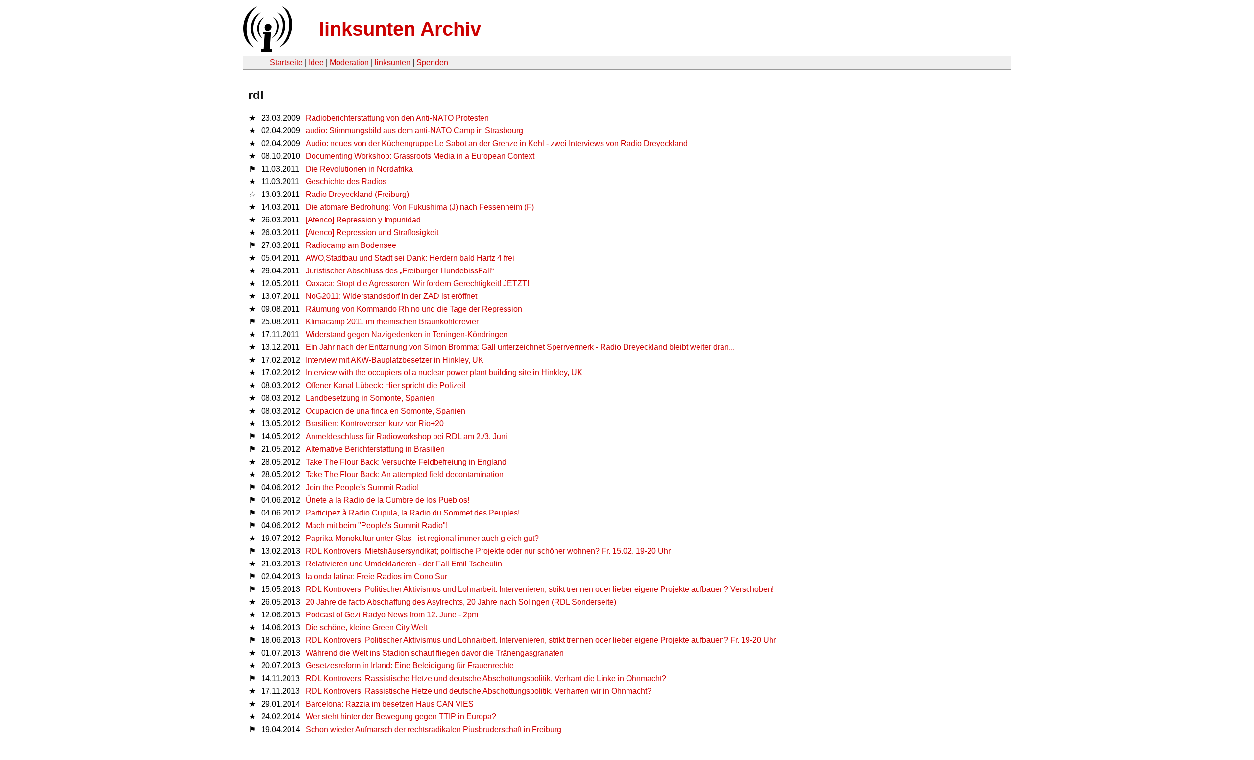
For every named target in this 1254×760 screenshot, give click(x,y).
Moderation (349, 62)
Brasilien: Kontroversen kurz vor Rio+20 (375, 423)
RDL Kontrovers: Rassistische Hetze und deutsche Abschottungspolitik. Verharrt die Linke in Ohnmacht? (486, 678)
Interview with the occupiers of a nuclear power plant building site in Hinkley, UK (444, 372)
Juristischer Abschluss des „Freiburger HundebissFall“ (400, 271)
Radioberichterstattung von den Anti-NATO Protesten (397, 118)
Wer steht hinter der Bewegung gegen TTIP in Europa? (401, 716)
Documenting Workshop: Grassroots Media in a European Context (420, 156)
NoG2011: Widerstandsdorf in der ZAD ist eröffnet (391, 296)
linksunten (392, 62)
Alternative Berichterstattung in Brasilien (375, 449)
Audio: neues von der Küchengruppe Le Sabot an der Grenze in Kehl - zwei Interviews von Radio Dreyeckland (497, 143)
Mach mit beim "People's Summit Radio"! (377, 525)
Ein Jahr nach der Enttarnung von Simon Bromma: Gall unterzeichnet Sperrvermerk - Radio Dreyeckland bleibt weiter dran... (520, 347)
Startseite (286, 62)
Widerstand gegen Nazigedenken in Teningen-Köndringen (407, 334)
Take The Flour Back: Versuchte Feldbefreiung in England (406, 462)
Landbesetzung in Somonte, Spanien (370, 398)
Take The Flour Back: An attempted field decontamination (405, 474)
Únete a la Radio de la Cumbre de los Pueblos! (387, 500)
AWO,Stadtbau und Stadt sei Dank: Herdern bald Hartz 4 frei (410, 258)
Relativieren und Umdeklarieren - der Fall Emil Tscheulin (404, 564)
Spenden (432, 62)
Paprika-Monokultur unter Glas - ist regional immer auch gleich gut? (422, 538)
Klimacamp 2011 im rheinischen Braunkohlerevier (392, 322)
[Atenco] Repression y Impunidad (363, 220)
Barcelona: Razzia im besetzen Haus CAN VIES (390, 704)
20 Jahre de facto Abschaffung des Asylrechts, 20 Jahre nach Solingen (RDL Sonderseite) (461, 602)
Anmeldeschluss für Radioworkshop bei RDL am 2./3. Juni (406, 436)
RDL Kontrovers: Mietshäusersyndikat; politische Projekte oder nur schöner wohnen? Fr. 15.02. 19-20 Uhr (488, 551)
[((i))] (267, 49)
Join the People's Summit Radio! (362, 487)
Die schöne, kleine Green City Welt (366, 627)
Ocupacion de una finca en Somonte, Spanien (385, 411)
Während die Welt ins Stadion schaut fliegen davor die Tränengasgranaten (435, 653)
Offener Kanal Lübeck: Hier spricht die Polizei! (385, 385)
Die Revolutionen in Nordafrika (359, 169)
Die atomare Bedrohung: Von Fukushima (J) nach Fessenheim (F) (420, 207)
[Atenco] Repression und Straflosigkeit (372, 232)
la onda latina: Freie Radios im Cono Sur (376, 576)
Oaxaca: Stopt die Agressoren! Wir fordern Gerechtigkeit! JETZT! (417, 283)
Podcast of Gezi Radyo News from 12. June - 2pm (392, 615)
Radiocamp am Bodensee (351, 245)
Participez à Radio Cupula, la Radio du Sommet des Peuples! (413, 513)
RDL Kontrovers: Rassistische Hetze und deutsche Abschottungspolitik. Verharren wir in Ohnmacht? (478, 691)
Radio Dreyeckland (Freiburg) (357, 194)
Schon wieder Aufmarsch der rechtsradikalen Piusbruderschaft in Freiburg (433, 729)
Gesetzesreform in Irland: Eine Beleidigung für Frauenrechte (410, 666)
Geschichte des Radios (346, 181)
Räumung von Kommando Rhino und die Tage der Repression (414, 309)
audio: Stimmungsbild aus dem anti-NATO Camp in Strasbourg (414, 130)
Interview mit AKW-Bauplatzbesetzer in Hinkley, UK (394, 360)
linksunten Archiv (400, 29)
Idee (316, 62)
